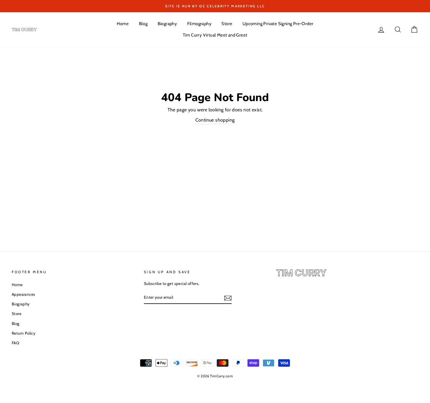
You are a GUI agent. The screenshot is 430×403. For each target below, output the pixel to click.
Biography (167, 23)
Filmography (199, 23)
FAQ (15, 342)
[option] (215, 6)
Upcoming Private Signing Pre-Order (278, 23)
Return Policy (23, 333)
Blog (143, 23)
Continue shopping (215, 120)
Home (123, 23)
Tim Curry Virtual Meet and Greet (215, 35)
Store (226, 23)
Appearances (23, 294)
